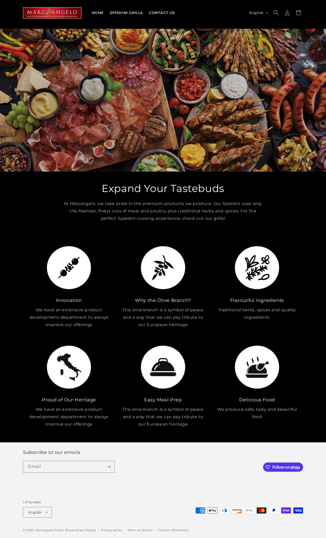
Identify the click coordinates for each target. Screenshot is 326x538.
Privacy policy (112, 530)
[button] (276, 12)
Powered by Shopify (80, 530)
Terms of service (140, 530)
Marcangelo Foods (49, 530)
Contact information (173, 530)
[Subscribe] (108, 467)
